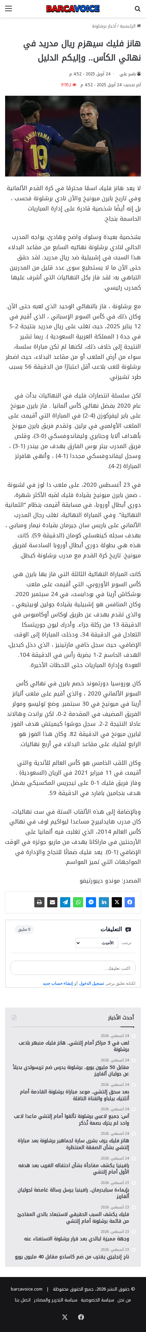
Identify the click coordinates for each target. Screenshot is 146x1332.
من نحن (124, 1300)
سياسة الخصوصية (97, 1300)
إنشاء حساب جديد (58, 983)
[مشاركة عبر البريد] (52, 902)
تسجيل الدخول (91, 983)
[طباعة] (39, 902)
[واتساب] (78, 902)
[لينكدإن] (104, 902)
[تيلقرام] (65, 902)
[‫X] (117, 902)
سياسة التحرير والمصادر (55, 1300)
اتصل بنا (23, 1300)
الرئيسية (128, 26)
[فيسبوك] (130, 902)
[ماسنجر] (91, 902)
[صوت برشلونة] (73, 9)
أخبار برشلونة (104, 26)
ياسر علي (128, 74)
